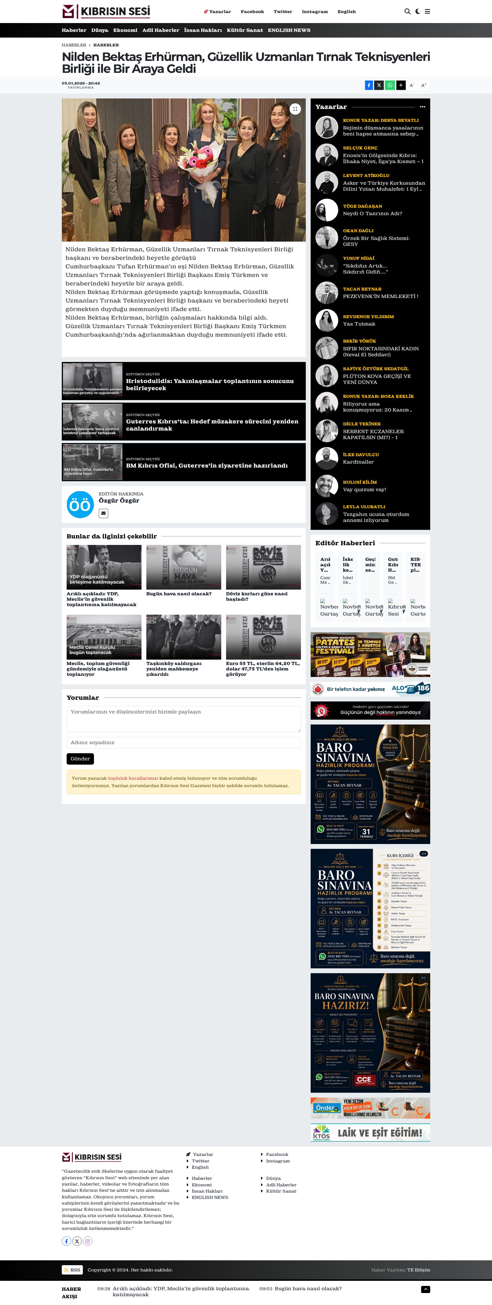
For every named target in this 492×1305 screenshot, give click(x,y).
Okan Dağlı (358, 230)
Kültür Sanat (245, 30)
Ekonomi (125, 30)
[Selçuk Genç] (326, 154)
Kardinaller (358, 462)
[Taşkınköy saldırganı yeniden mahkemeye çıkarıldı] (183, 636)
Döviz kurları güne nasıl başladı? (257, 596)
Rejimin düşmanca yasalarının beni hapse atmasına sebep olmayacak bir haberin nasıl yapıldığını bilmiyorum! (383, 131)
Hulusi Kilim (360, 482)
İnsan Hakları (203, 30)
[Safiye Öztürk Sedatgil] (326, 375)
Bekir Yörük (359, 341)
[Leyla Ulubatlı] (326, 513)
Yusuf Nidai (358, 258)
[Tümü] (422, 107)
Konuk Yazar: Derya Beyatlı (381, 120)
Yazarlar (220, 11)
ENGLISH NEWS (289, 30)
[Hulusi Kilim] (326, 485)
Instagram (315, 11)
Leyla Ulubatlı (364, 506)
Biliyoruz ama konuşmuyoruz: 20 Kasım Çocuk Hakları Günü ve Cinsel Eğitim (382, 407)
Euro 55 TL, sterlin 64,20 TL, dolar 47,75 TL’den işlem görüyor (263, 668)
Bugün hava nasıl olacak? (179, 594)
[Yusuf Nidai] (326, 265)
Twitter (283, 11)
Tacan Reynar (362, 289)
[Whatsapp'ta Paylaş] (390, 85)
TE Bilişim (418, 1270)
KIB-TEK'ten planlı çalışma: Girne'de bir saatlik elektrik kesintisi (416, 565)
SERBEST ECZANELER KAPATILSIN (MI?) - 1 (373, 435)
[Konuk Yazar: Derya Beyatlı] (326, 126)
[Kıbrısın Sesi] (106, 11)
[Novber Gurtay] (330, 608)
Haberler (74, 30)
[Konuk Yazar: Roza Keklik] (326, 403)
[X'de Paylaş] (379, 85)
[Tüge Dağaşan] (326, 209)
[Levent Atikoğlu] (326, 182)
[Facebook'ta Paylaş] (369, 85)
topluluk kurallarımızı (133, 778)
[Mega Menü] (427, 11)
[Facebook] (66, 1241)
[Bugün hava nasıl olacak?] (183, 567)
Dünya (99, 30)
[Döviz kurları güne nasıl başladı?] (263, 567)
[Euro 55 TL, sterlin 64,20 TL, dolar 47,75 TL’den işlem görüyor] (263, 636)
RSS (74, 1270)
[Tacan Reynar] (326, 292)
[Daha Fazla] (401, 85)
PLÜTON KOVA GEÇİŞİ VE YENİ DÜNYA (377, 379)
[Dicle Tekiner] (326, 430)
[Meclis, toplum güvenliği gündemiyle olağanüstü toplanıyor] (104, 636)
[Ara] (408, 11)
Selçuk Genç (360, 148)
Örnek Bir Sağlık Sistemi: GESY (376, 241)
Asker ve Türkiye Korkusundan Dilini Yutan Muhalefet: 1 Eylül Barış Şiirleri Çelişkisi (384, 186)
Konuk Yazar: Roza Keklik (378, 396)
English (347, 11)
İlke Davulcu (361, 454)
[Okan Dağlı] (326, 237)
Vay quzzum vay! (364, 490)
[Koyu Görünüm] (418, 11)
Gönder (80, 759)
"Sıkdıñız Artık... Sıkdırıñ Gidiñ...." (365, 269)
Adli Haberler (160, 30)
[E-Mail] (103, 513)
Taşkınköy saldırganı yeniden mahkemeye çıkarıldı (174, 668)
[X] (77, 1241)
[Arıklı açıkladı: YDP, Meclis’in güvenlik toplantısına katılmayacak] (104, 567)
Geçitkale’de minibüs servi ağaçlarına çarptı (370, 565)
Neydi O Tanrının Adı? (372, 214)
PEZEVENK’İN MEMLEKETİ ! (380, 296)
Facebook (252, 11)
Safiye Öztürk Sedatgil (376, 368)
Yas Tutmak (359, 324)
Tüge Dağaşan (362, 206)
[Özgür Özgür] (80, 504)
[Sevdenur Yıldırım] (326, 320)
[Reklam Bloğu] (370, 654)
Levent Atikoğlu (366, 175)
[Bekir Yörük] (326, 347)
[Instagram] (87, 1241)
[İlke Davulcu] (326, 458)
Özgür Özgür (119, 500)
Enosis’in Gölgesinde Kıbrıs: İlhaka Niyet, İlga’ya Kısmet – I (383, 158)
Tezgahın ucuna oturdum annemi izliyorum (376, 517)
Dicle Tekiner (362, 424)
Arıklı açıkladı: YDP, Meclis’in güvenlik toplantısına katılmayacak (101, 599)
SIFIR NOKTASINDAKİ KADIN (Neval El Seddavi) (381, 352)
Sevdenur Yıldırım (368, 316)
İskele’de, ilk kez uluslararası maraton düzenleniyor (348, 565)
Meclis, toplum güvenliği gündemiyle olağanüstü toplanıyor (98, 668)
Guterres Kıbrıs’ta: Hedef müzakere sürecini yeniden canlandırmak (393, 565)
